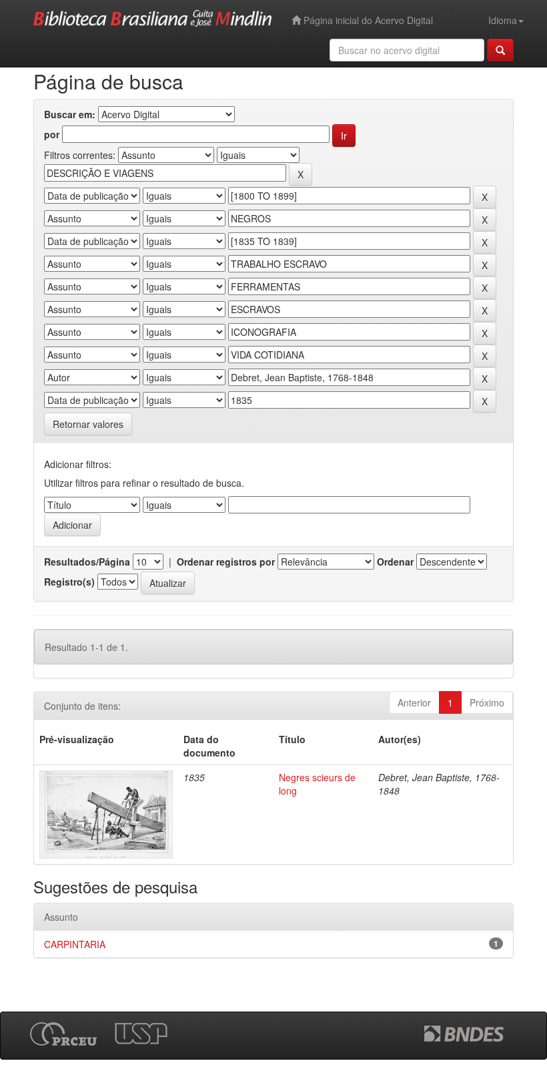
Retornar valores (88, 424)
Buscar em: (69, 114)
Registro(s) (69, 581)
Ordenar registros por (226, 561)
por (51, 134)
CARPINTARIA (74, 944)
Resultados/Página (87, 561)
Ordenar (395, 561)
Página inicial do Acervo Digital (367, 20)
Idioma (502, 20)
